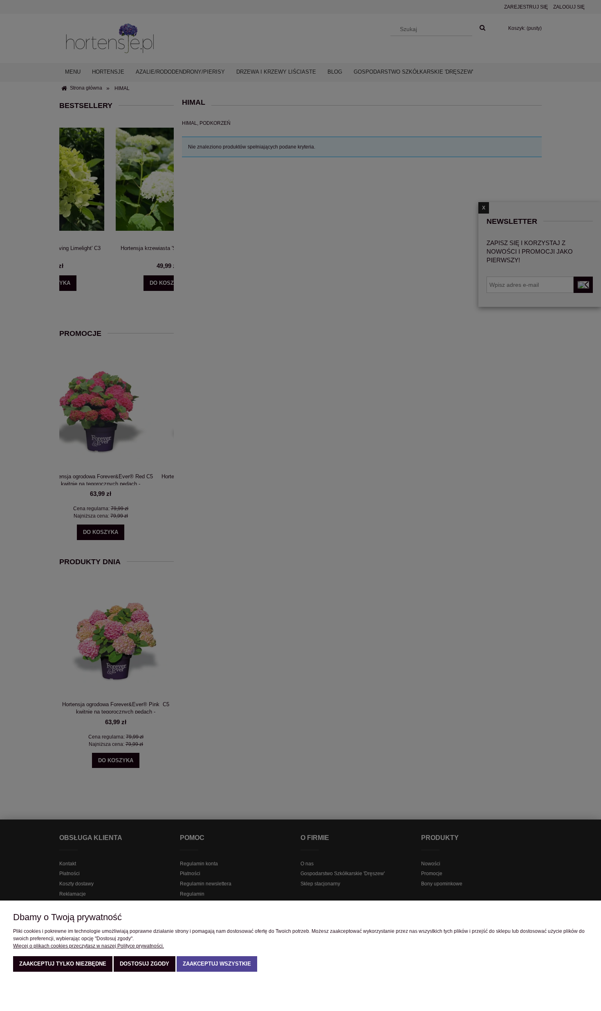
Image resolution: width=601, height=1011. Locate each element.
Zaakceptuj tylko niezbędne (62, 964)
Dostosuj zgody (144, 964)
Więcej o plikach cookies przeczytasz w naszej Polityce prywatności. (88, 946)
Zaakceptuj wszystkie (217, 964)
